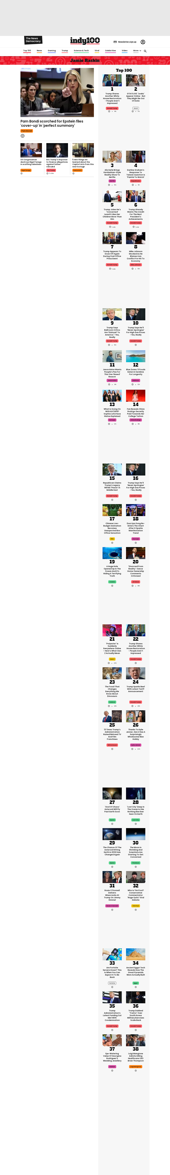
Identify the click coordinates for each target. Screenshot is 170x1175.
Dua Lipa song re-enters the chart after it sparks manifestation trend (136, 528)
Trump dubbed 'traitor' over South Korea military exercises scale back (135, 1015)
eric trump (51, 170)
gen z (112, 659)
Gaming (52, 50)
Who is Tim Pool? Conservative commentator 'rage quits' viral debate (135, 895)
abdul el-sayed (135, 1144)
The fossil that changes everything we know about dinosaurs (112, 691)
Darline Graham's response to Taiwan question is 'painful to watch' (135, 173)
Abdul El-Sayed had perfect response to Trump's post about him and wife (135, 1133)
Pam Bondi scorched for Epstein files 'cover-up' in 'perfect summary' (51, 123)
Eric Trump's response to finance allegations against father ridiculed (57, 163)
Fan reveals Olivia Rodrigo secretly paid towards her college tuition (135, 412)
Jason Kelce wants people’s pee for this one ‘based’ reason (112, 373)
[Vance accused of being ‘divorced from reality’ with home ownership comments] (135, 552)
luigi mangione (135, 1067)
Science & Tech (81, 50)
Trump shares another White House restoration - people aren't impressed (112, 98)
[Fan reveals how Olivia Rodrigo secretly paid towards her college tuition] (135, 395)
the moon (135, 863)
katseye (112, 420)
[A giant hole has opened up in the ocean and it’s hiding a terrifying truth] (112, 552)
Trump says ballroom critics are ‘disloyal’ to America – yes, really (112, 332)
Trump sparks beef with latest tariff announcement (136, 689)
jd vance (135, 582)
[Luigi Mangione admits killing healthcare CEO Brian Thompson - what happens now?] (135, 1040)
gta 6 (136, 108)
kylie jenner (135, 745)
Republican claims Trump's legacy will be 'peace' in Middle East (112, 486)
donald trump (112, 108)
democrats (77, 170)
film (112, 539)
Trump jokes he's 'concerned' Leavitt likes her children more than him (112, 214)
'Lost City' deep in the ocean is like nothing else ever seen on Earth (135, 810)
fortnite (112, 983)
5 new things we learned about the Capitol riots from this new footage (83, 163)
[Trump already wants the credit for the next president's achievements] (135, 196)
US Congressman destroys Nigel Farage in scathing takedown (31, 162)
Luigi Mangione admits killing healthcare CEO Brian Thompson (136, 1057)
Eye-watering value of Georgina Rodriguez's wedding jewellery (112, 1057)
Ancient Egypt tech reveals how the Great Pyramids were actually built (135, 971)
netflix (112, 181)
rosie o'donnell (112, 906)
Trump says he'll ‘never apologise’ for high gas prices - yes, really (135, 331)
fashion (112, 1067)
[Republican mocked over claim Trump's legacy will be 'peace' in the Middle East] (112, 469)
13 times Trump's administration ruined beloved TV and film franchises (112, 734)
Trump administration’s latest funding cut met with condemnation (112, 1015)
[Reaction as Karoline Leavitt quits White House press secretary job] (112, 1114)
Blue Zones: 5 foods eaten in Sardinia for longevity (135, 371)
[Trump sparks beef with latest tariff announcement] (135, 673)
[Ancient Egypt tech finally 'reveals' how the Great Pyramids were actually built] (135, 954)
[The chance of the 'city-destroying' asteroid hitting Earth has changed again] (112, 833)
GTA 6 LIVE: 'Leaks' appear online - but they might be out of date (135, 97)
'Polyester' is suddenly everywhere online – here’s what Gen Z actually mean (112, 648)
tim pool (136, 906)
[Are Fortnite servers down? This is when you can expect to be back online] (112, 954)
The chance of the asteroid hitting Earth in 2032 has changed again (112, 851)
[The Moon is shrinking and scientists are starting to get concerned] (135, 833)
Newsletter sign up (127, 41)
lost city (136, 820)
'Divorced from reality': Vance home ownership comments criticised (135, 571)
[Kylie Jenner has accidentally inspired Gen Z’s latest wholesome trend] (135, 716)
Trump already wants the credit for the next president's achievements (135, 214)
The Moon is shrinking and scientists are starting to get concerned (135, 852)
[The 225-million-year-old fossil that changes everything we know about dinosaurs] (112, 673)
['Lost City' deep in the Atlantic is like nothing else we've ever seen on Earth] (135, 793)
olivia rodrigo (136, 420)
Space (112, 863)
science (112, 702)
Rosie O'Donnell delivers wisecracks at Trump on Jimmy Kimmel (112, 895)
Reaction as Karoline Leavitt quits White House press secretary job (112, 1133)
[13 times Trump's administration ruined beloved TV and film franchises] (112, 716)
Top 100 (27, 50)
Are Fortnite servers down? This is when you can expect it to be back (112, 972)
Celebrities (110, 50)
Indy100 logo (85, 41)
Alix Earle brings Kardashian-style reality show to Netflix (112, 173)
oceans (112, 582)
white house (112, 745)
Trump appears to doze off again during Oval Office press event (112, 255)
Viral (97, 50)
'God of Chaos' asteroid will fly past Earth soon (112, 809)
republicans (135, 181)
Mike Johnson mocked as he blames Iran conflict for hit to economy (135, 256)
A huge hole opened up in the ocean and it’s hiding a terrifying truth (112, 571)
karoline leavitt (112, 1144)
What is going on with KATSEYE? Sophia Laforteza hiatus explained (112, 412)
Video (125, 50)
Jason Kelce (112, 380)
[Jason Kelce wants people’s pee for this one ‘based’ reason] (112, 356)
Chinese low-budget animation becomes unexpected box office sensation (112, 528)
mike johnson (136, 265)
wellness (135, 380)
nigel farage (26, 170)
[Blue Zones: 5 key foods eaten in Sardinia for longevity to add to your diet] (135, 356)
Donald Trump (112, 341)
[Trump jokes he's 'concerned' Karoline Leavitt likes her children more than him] (112, 196)
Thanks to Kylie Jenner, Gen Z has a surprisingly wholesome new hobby (135, 734)
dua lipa (136, 539)
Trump (65, 50)
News (39, 50)
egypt (136, 983)
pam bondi (27, 131)
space (112, 820)
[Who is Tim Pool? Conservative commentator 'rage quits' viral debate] (135, 876)
